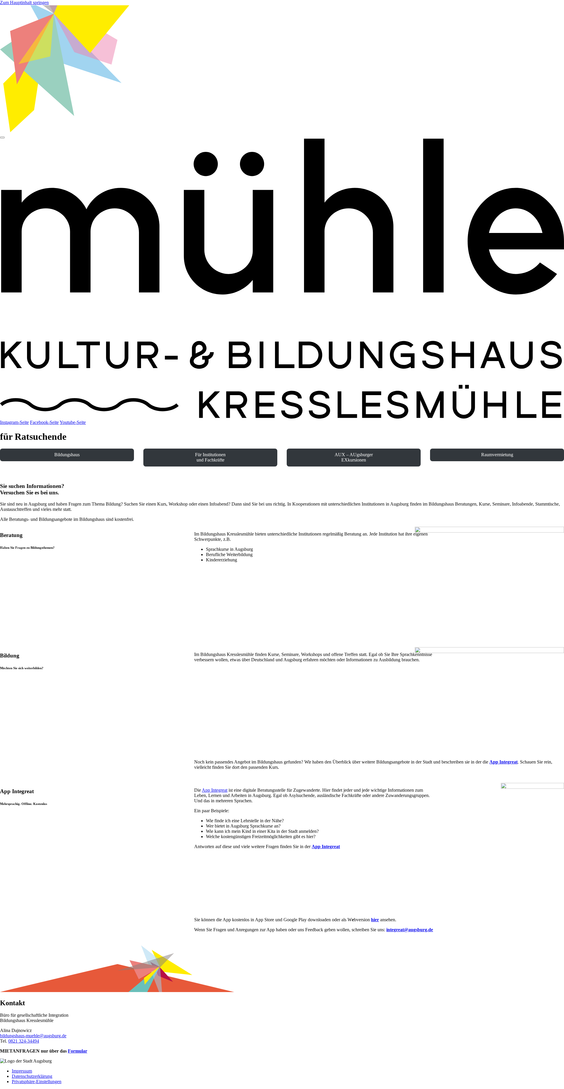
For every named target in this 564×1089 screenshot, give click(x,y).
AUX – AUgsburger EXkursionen (354, 457)
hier (375, 919)
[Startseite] (282, 417)
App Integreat (214, 790)
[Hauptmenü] (2, 137)
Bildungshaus (67, 454)
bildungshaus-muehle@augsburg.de (33, 1035)
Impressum (22, 1070)
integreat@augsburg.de (409, 929)
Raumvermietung (497, 454)
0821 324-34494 (23, 1040)
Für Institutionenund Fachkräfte (210, 457)
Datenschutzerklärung (32, 1076)
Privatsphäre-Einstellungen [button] (36, 1081)
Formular (77, 1050)
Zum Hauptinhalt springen (24, 2)
